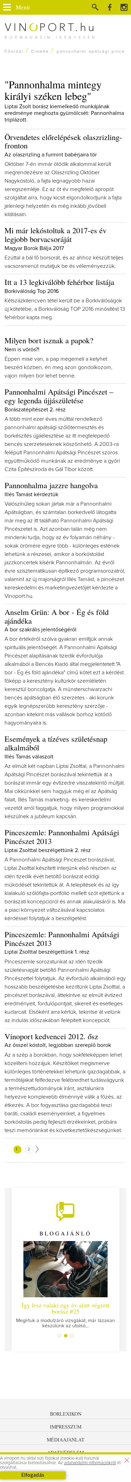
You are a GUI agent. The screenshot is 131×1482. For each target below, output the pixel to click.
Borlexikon (65, 1413)
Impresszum (65, 1426)
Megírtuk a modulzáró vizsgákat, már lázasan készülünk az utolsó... (65, 1314)
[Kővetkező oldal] (37, 1149)
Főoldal (14, 52)
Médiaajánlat (66, 1439)
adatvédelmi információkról (90, 1463)
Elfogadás (32, 1475)
